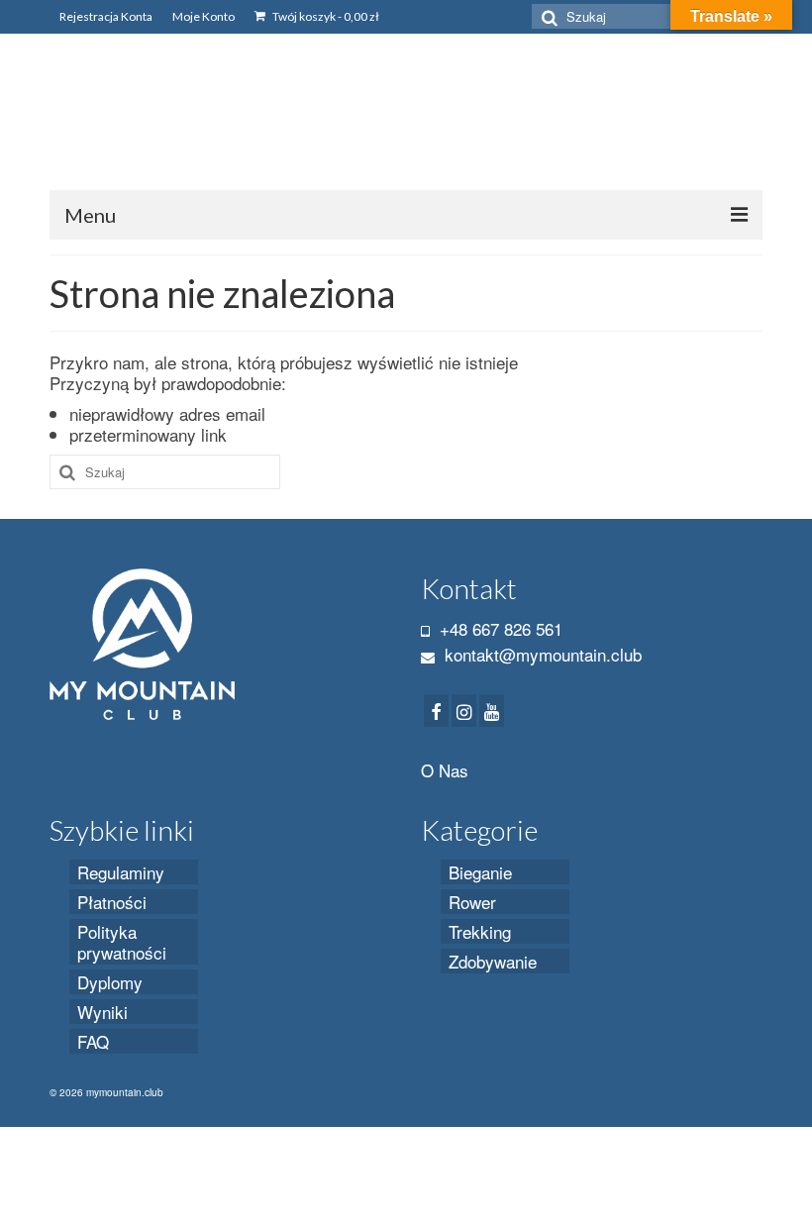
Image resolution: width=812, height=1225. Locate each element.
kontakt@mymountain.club (541, 654)
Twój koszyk (324, 16)
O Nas (444, 770)
